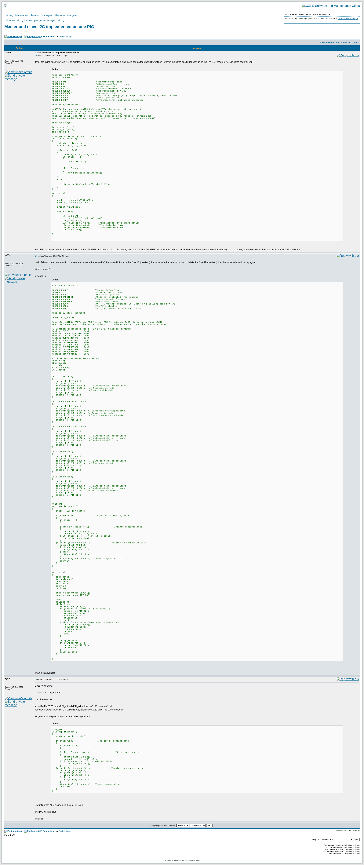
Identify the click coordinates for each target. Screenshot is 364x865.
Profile (12, 20)
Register (73, 15)
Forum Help (23, 15)
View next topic (350, 42)
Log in (63, 20)
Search (61, 15)
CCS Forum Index (47, 36)
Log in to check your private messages (38, 20)
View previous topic (330, 42)
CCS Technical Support (348, 18)
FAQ (11, 15)
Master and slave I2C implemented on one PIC (49, 26)
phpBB (176, 860)
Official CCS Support (43, 15)
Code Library (65, 36)
